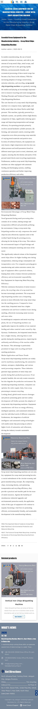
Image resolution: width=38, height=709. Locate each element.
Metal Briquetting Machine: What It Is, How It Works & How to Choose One (18, 640)
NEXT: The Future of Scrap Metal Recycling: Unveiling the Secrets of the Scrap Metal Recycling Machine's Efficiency (18, 535)
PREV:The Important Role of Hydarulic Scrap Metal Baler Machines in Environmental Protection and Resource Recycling (17, 526)
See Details (18, 616)
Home (4, 19)
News (10, 19)
